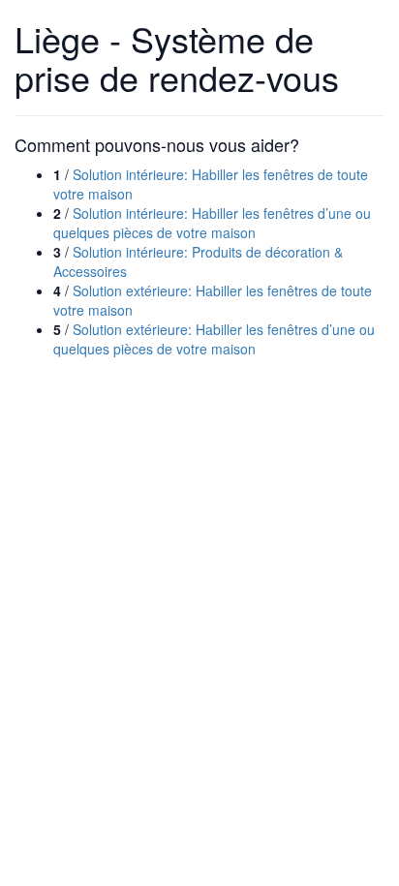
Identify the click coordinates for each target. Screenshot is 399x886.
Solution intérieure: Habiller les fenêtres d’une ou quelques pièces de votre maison (212, 222)
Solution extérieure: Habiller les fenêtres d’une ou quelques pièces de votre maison (214, 339)
